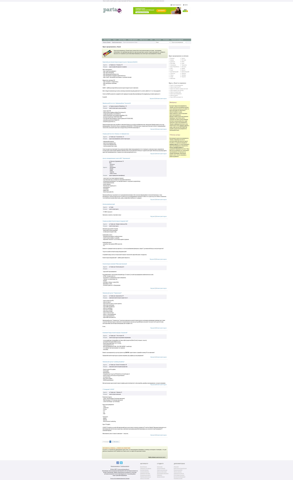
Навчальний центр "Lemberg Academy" (113, 361)
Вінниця (172, 58)
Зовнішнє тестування (145, 468)
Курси (114, 39)
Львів (171, 76)
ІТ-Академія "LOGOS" (108, 389)
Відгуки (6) (153, 357)
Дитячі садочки (178, 471)
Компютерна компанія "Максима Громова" (115, 264)
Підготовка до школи (179, 475)
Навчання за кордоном (177, 39)
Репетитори (158, 39)
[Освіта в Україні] (112, 10)
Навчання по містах (179, 473)
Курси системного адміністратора (179, 88)
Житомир (172, 63)
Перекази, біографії (145, 473)
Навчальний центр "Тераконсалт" (112, 293)
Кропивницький (174, 71)
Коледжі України (144, 470)
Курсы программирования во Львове (119, 478)
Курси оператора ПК (175, 87)
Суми (183, 63)
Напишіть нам (173, 144)
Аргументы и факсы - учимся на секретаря (116, 448)
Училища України (144, 471)
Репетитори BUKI (178, 470)
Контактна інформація (179, 476)
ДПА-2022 (176, 466)
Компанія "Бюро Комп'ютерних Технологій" (115, 332)
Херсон (183, 70)
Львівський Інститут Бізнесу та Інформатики (116, 134)
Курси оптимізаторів (175, 92)
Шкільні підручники (162, 471)
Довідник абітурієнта (145, 476)
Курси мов (159, 466)
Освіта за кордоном (162, 470)
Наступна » (116, 441)
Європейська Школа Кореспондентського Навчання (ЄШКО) (120, 62)
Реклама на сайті (178, 478)
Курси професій (161, 468)
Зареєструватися (176, 4)
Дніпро (172, 60)
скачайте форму (178, 147)
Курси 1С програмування (176, 85)
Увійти (186, 4)
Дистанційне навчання (162, 473)
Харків (183, 68)
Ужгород (184, 66)
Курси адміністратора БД (176, 90)
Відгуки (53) (153, 98)
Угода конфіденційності (123, 469)
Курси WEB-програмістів (176, 97)
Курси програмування (175, 93)
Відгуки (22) (153, 259)
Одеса (183, 58)
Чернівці (184, 75)
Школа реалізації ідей (109, 204)
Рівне (183, 61)
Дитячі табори (122, 39)
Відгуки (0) (153, 129)
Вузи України (107, 39)
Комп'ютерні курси (117, 42)
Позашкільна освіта (145, 475)
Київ (171, 68)
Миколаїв (172, 78)
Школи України (161, 476)
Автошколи (166, 39)
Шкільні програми (144, 478)
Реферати (159, 475)
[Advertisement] (146, 25)
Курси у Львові (106, 42)
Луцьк (171, 75)
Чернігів (184, 76)
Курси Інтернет (174, 95)
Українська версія (115, 466)
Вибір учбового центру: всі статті (156, 457)
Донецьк (172, 61)
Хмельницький (185, 71)
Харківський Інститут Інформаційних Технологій (117, 103)
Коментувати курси (162, 98)
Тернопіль (184, 65)
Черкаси (184, 73)
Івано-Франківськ (174, 66)
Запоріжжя (173, 65)
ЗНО (151, 39)
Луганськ (172, 73)
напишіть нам (183, 125)
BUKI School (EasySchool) (180, 468)
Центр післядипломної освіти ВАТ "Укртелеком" (116, 158)
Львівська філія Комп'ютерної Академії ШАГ (115, 221)
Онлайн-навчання (132, 39)
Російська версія (124, 466)
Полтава (184, 60)
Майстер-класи (144, 39)
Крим (171, 70)
